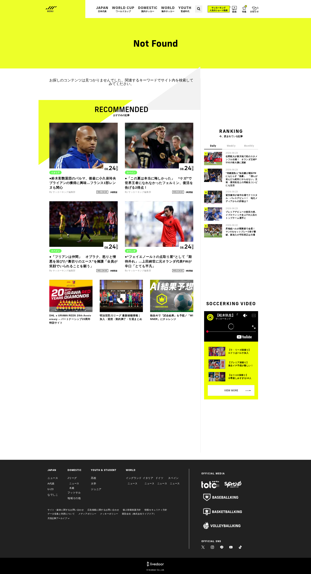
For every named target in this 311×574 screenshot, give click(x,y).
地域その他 (74, 498)
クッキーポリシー (109, 514)
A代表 (51, 483)
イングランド (134, 478)
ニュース (53, 478)
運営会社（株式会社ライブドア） (139, 514)
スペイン (173, 478)
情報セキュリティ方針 (156, 510)
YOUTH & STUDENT (103, 470)
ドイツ (159, 478)
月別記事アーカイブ (57, 518)
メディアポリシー (87, 514)
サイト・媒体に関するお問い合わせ (66, 510)
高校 (93, 478)
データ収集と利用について (61, 514)
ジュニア (96, 489)
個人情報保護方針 (132, 510)
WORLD (168, 9)
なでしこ (53, 494)
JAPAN (102, 9)
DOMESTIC (147, 9)
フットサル (74, 492)
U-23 (51, 489)
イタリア (148, 478)
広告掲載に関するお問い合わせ (103, 510)
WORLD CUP (123, 9)
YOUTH (184, 9)
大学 (93, 483)
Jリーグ (72, 478)
